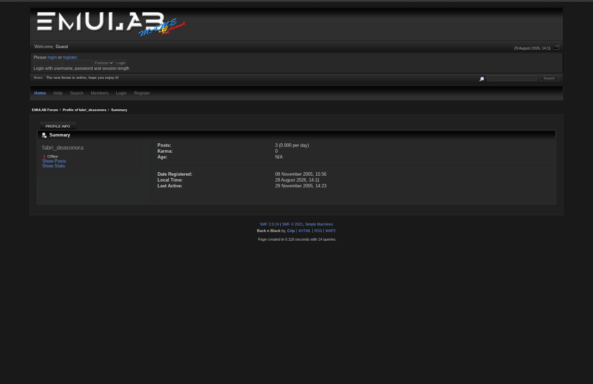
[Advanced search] (481, 78)
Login (121, 93)
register (70, 57)
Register (142, 93)
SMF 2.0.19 (269, 224)
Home (40, 93)
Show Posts (54, 161)
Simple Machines (319, 224)
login (52, 57)
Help (58, 93)
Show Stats (53, 165)
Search (76, 93)
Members (99, 93)
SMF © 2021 (292, 224)
